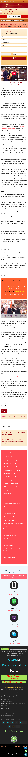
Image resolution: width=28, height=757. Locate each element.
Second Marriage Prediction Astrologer (12, 466)
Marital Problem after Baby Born (11, 496)
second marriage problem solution (11, 376)
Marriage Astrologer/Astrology (14, 453)
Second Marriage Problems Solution (11, 538)
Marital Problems (8, 500)
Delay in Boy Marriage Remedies (11, 486)
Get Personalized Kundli (14, 16)
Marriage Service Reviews (9, 554)
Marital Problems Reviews (9, 557)
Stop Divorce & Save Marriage (10, 510)
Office (15, 749)
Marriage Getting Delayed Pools (11, 476)
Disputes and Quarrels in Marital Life (12, 503)
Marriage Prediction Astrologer (10, 460)
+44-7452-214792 (8, 13)
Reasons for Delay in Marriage (10, 480)
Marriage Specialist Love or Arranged (12, 470)
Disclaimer (10, 746)
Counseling (11, 20)
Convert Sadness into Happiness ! (13, 1)
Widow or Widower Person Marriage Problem (14, 542)
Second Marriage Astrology (10, 535)
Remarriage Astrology (8, 545)
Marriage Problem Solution (10, 490)
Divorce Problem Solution (9, 513)
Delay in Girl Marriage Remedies (11, 483)
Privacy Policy (18, 746)
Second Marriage (7, 532)
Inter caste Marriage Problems (10, 473)
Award (17, 20)
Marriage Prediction (8, 456)
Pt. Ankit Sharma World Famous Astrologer (11, 24)
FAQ (12, 749)
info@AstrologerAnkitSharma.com (14, 9)
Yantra (22, 20)
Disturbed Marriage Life (9, 506)
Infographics (4, 746)
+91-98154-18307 (8, 11)
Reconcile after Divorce (9, 520)
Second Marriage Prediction (10, 463)
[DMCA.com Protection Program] (14, 742)
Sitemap (25, 746)
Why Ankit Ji (4, 20)
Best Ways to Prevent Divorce (10, 516)
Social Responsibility (14, 682)
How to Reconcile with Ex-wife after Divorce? (13, 523)
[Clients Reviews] (25, 754)
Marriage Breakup (8, 493)
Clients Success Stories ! (14, 677)
